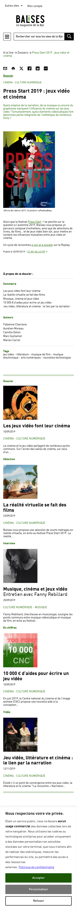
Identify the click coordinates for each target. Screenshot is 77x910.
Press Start (34, 222)
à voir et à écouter (42, 245)
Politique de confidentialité (36, 867)
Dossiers (23, 52)
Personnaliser (38, 889)
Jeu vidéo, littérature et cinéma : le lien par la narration (36, 306)
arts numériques (31, 357)
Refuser (38, 900)
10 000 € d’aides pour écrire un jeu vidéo (27, 302)
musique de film (40, 354)
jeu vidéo (8, 354)
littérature (22, 354)
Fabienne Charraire (15, 324)
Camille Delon (12, 332)
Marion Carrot (11, 340)
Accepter (38, 877)
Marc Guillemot (12, 336)
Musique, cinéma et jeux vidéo (21, 299)
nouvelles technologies (57, 357)
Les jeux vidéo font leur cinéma (21, 291)
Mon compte (34, 6)
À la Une (8, 52)
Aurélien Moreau (13, 328)
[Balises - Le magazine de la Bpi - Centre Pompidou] (38, 21)
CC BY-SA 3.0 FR (36, 252)
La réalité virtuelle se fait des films (24, 294)
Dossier (8, 75)
